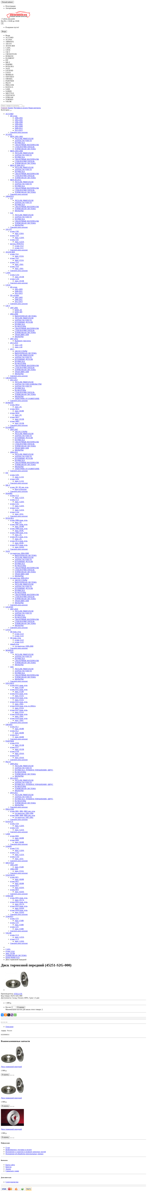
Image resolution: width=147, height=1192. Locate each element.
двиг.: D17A (19, 900)
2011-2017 (14, 380)
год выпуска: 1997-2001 (24, 817)
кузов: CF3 (14, 919)
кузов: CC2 (14, 495)
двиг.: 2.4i (18, 347)
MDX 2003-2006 (16, 151)
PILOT (8, 762)
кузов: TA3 (14, 262)
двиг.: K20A (19, 547)
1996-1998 (19, 122)
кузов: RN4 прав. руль (18, 910)
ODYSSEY (10, 683)
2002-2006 (14, 314)
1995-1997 (14, 865)
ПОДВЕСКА (20, 143)
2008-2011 (14, 452)
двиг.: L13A (19, 477)
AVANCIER (10, 252)
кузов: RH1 (14, 836)
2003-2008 (19, 126)
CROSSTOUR (11, 378)
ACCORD (9, 114)
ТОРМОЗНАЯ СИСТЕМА (25, 149)
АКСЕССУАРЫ (21, 351)
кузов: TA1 (14, 254)
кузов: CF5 (14, 927)
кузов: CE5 (14, 240)
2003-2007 (14, 429)
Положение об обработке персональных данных (24, 1154)
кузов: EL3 (14, 735)
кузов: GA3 (19, 634)
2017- (12, 349)
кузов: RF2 (14, 881)
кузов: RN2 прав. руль (18, 902)
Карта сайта (10, 1165)
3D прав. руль (15, 632)
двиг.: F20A (19, 233)
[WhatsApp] (15, 1015)
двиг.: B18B (19, 411)
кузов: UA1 (14, 504)
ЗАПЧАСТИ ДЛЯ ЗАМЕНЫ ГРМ (28, 384)
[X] (8, 1015)
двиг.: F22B (19, 687)
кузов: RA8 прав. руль (18, 714)
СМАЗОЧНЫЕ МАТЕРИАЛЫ (27, 145)
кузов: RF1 (14, 877)
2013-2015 (19, 130)
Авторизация (11, 8)
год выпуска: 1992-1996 (24, 813)
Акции (10, 108)
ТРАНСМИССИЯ (22, 335)
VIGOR (8, 933)
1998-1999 (14, 869)
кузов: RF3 (14, 885)
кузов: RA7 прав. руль (18, 710)
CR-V (8, 306)
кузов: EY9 (14, 755)
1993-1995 (19, 120)
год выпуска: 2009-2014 (19, 578)
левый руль (14, 644)
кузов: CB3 (14, 231)
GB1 (12, 652)
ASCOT (9, 229)
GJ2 (11, 213)
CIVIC (8, 285)
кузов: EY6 (14, 743)
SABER (9, 846)
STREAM (9, 896)
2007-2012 (14, 339)
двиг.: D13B (19, 745)
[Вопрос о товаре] (2, 1022)
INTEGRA (10, 518)
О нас (8, 1148)
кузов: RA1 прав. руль (18, 685)
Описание (9, 1027)
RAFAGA (9, 822)
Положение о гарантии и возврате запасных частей (26, 1152)
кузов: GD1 (14, 475)
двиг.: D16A (19, 753)
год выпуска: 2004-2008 (19, 553)
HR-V (8, 485)
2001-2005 (19, 289)
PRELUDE (10, 809)
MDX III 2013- (15, 180)
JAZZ (8, 551)
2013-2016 (14, 343)
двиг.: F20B (19, 925)
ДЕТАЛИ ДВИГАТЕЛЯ (24, 139)
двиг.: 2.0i (18, 345)
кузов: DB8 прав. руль (18, 529)
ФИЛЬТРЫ (19, 211)
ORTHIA (9, 725)
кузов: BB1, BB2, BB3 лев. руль (22, 811)
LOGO (8, 630)
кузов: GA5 (19, 636)
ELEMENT (10, 427)
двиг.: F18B (19, 921)
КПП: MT (18, 312)
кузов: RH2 (14, 840)
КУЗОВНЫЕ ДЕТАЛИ (24, 322)
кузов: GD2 (14, 479)
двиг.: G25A (19, 242)
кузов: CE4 (14, 235)
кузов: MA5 (14, 409)
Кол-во (8, 1007)
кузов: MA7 (14, 417)
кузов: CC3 (14, 500)
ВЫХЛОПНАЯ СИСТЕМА (26, 316)
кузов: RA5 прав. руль (18, 702)
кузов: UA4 (14, 512)
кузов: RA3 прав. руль (18, 694)
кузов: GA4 (14, 275)
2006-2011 (19, 291)
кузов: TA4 (14, 266)
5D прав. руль (15, 638)
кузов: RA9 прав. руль (18, 718)
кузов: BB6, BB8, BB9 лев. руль (22, 815)
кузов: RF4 (14, 890)
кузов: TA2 (14, 258)
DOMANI (9, 403)
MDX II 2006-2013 (17, 165)
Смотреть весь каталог (19, 132)
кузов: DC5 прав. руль (18, 545)
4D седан (13, 116)
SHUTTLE (10, 863)
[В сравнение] (6, 1022)
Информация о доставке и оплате (19, 1150)
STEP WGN (10, 875)
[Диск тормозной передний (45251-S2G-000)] (17, 990)
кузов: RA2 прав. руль (18, 689)
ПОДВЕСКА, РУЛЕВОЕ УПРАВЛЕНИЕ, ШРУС (34, 770)
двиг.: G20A (19, 238)
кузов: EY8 (14, 751)
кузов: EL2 (14, 731)
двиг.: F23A (19, 256)
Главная (4, 108)
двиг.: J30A (19, 264)
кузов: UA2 (14, 508)
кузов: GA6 (14, 279)
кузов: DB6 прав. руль (18, 520)
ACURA (9, 134)
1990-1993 (19, 118)
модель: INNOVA (17, 244)
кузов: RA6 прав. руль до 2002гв (23, 706)
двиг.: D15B (19, 277)
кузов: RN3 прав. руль (18, 906)
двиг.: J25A (19, 514)
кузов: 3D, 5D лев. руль (19, 487)
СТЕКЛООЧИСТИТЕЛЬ (24, 147)
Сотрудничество (12, 1182)
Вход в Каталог (21, 489)
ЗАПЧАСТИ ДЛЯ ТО (23, 141)
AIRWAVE (10, 196)
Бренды (8, 1167)
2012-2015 (19, 293)
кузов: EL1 (14, 727)
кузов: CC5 (19, 248)
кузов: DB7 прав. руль (18, 524)
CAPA (8, 273)
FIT (7, 473)
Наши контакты (34, 108)
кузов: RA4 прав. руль (18, 698)
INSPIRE (9, 493)
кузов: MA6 (14, 413)
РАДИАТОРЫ (20, 326)
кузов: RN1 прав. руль (18, 898)
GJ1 (11, 198)
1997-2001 (14, 308)
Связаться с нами (12, 1171)
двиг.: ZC (18, 407)
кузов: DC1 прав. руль (18, 537)
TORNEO (9, 916)
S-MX (8, 834)
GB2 (12, 667)
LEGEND (9, 607)
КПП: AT (18, 310)
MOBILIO (9, 650)
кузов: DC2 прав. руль (18, 541)
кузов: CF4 (14, 923)
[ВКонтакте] (2, 1015)
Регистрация (10, 6)
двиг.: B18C (19, 531)
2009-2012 (19, 128)
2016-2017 (14, 793)
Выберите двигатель (23, 341)
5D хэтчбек (14, 295)
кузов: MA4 (14, 405)
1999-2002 (19, 124)
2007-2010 (14, 609)
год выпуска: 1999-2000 (24, 646)
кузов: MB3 (14, 421)
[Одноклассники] (5, 1015)
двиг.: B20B (19, 733)
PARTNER (10, 741)
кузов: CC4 (19, 246)
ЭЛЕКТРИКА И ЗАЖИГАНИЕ (27, 399)
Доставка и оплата (20, 108)
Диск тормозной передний (11, 1067)
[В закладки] (4, 1022)
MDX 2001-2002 (16, 136)
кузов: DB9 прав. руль (18, 533)
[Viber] (12, 1015)
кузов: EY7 (14, 747)
